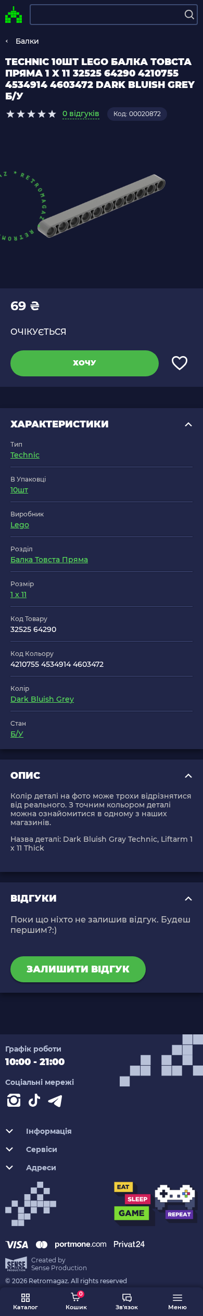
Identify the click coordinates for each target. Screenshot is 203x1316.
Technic (25, 455)
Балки (27, 41)
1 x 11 (18, 594)
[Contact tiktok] (36, 1102)
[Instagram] (15, 1102)
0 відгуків (80, 113)
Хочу (84, 363)
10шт (19, 490)
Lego (19, 524)
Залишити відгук (78, 969)
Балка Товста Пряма (49, 559)
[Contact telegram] (57, 1102)
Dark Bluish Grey (42, 699)
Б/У (16, 734)
